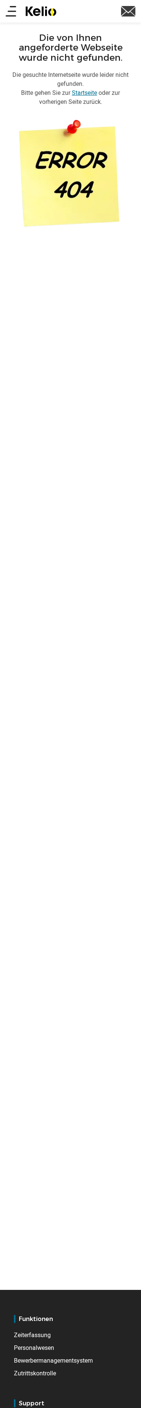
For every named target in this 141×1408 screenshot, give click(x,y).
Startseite (84, 92)
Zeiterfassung (32, 1335)
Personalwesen (34, 1348)
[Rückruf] (128, 10)
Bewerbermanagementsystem (53, 1360)
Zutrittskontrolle (35, 1373)
